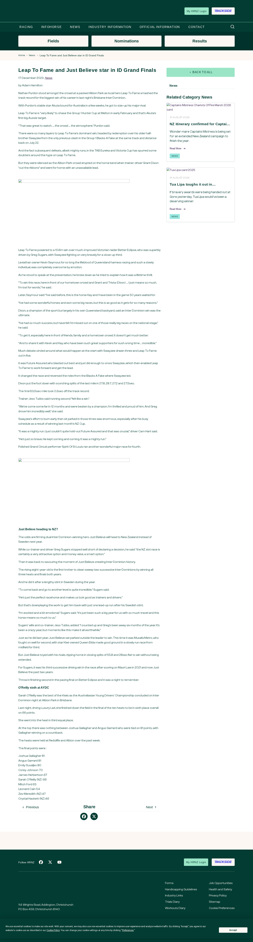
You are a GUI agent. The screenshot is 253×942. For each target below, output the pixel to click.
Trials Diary (172, 901)
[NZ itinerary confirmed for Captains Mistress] (200, 107)
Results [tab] (199, 41)
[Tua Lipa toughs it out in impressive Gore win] (200, 170)
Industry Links (174, 895)
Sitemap (214, 901)
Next (150, 807)
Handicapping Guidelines (181, 889)
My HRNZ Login (197, 11)
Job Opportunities (221, 883)
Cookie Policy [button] (53, 930)
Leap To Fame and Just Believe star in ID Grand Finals (72, 55)
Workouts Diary (175, 908)
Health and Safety (220, 889)
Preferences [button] (128, 930)
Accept (233, 930)
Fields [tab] (53, 41)
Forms (169, 883)
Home (21, 55)
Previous (32, 807)
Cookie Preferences (222, 908)
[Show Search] (232, 26)
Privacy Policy (218, 895)
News (32, 55)
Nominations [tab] (126, 41)
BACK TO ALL (202, 72)
